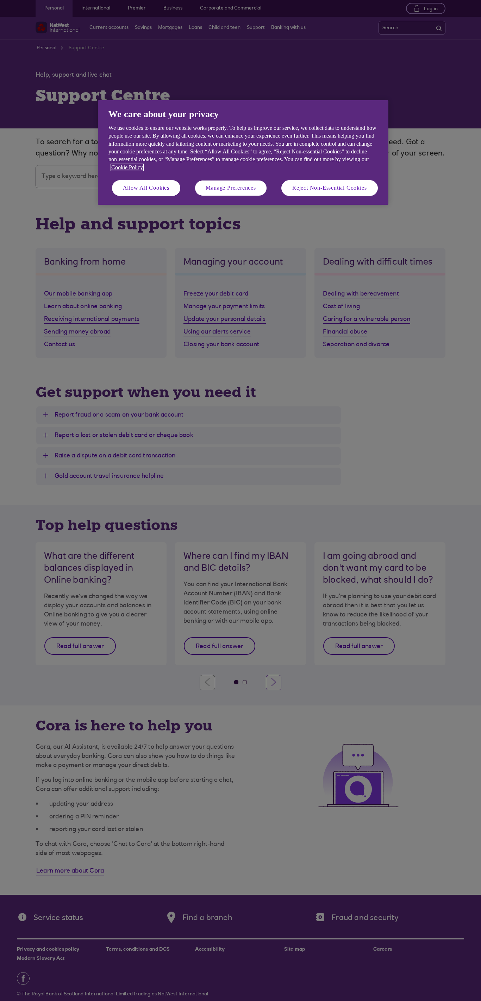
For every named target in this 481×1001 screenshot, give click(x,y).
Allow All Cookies (146, 188)
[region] (243, 152)
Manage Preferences (231, 188)
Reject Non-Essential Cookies (329, 188)
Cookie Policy (127, 167)
